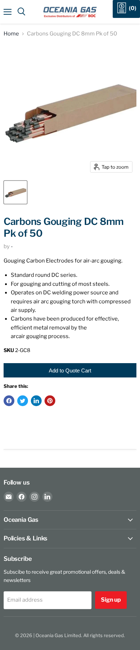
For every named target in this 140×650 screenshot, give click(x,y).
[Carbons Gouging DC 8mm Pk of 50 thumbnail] (15, 192)
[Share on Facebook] (9, 400)
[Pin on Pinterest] (50, 400)
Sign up (111, 599)
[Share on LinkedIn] (36, 400)
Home (11, 34)
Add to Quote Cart (70, 370)
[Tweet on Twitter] (22, 400)
